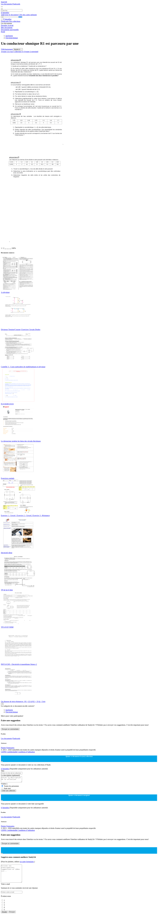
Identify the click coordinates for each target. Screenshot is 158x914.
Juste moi (7, 788)
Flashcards (16, 4)
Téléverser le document (9, 15)
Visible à (4, 784)
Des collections (14, 21)
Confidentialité (12, 752)
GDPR (3, 752)
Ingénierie (9, 36)
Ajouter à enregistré (31, 52)
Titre (2, 771)
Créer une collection (8, 791)
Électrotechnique (12, 38)
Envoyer (12, 912)
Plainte (3, 748)
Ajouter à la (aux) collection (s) (12, 52)
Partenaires (10, 748)
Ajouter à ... (18, 49)
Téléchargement (7, 49)
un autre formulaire (27, 862)
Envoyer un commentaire (10, 729)
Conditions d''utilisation (26, 752)
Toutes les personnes (11, 786)
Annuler (4, 912)
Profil (3, 32)
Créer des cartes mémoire (27, 15)
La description (10, 775)
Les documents (6, 4)
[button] (5, 248)
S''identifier (5, 13)
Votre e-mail (5, 884)
